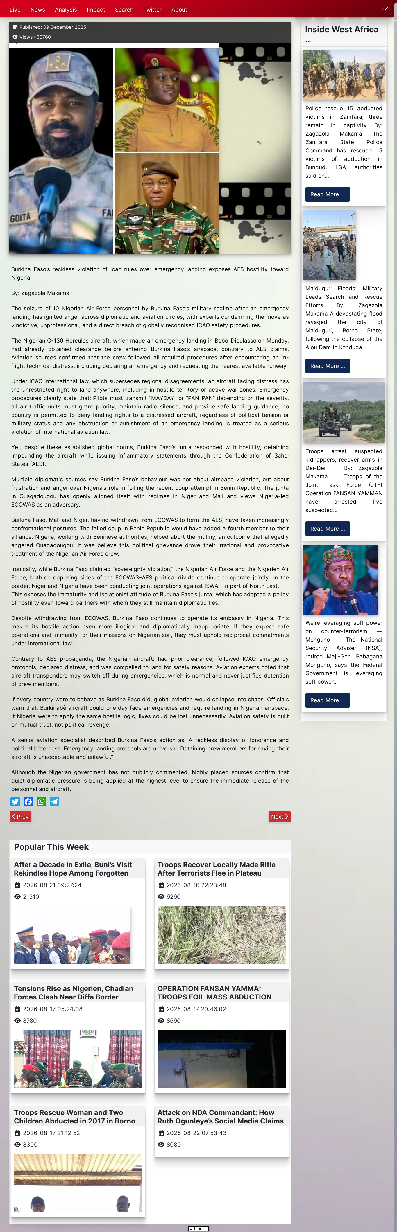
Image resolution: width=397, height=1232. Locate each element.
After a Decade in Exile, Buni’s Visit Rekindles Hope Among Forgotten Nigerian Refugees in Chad (73, 873)
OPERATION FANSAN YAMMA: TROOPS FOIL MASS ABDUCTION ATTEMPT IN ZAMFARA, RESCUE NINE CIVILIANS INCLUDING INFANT (219, 1001)
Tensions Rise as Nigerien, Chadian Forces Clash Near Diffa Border (73, 992)
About (179, 9)
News (38, 9)
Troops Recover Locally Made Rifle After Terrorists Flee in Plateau (217, 868)
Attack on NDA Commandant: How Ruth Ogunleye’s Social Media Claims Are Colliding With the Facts (221, 1121)
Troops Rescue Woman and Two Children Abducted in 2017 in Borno (74, 1116)
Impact (96, 9)
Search (124, 9)
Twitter (152, 9)
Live (15, 9)
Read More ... (327, 194)
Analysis (66, 9)
